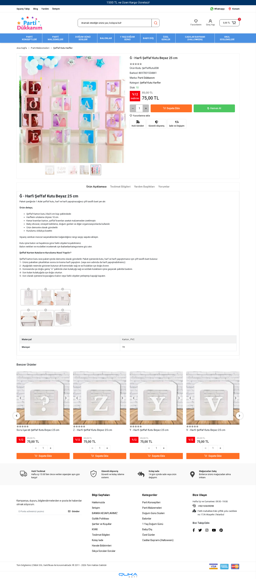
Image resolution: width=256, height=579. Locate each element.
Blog (35, 8)
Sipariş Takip (23, 8)
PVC (132, 339)
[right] (239, 416)
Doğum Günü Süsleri (153, 513)
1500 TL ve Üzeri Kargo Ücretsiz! (128, 2)
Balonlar (146, 518)
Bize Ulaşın (200, 495)
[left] (16, 416)
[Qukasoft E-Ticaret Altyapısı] (128, 575)
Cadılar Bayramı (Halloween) (157, 540)
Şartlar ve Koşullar (102, 524)
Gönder (76, 511)
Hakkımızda (98, 502)
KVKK (95, 529)
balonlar (66, 246)
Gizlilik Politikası (100, 518)
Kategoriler (149, 495)
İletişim (56, 8)
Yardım (45, 8)
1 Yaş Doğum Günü (152, 524)
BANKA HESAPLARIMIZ (105, 513)
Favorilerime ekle (141, 115)
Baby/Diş (147, 529)
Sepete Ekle (173, 108)
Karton (125, 339)
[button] (229, 22)
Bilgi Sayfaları (101, 495)
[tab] (96, 186)
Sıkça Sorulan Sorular (103, 551)
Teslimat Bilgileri (101, 534)
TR (123, 347)
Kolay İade (97, 540)
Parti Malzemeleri (152, 507)
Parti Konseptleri (151, 502)
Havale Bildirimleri (101, 545)
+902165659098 (205, 506)
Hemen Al (215, 108)
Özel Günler (148, 534)
